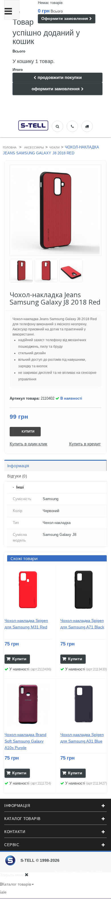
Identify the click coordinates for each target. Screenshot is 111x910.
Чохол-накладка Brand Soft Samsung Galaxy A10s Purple (25, 741)
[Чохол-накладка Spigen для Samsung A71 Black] (84, 590)
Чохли (54, 147)
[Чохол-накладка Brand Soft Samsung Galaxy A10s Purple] (28, 704)
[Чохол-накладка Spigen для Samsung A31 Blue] (84, 704)
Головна (10, 147)
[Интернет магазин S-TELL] (33, 124)
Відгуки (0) (17, 476)
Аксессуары (34, 147)
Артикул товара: (25, 398)
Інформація (18, 465)
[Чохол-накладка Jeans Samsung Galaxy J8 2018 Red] (21, 270)
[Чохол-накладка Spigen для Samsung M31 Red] (28, 590)
